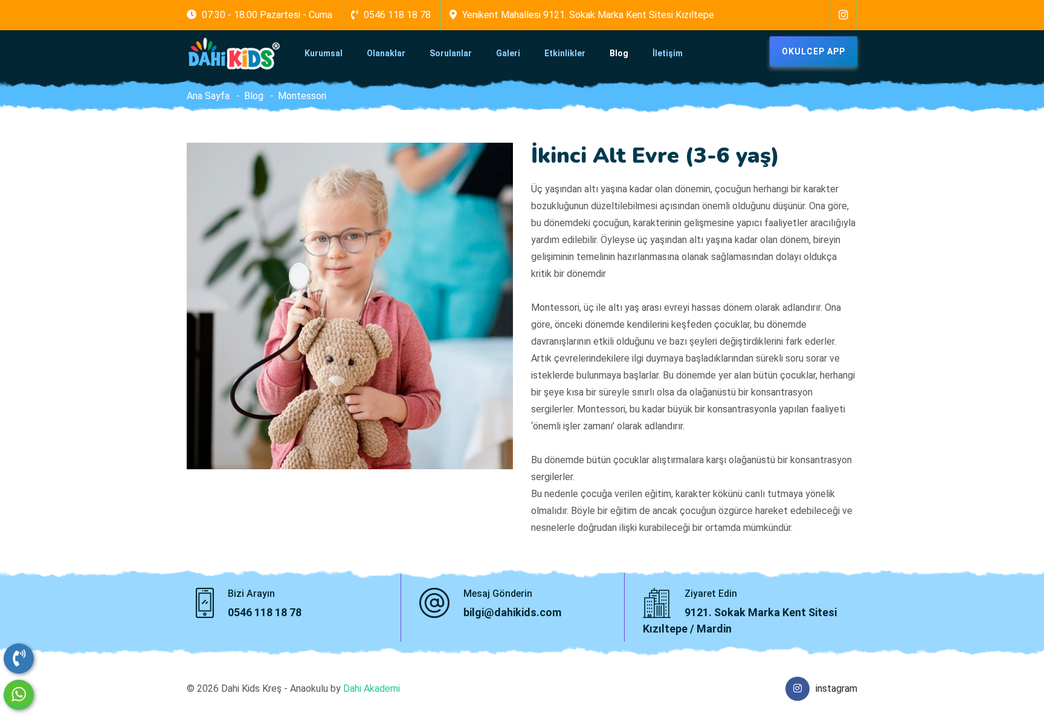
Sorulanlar (451, 53)
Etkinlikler (564, 53)
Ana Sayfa (208, 96)
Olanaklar (386, 53)
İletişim (667, 53)
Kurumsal (323, 53)
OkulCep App (813, 51)
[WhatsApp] (19, 695)
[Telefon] (19, 658)
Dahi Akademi (371, 688)
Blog (619, 53)
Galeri (508, 53)
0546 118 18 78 (264, 612)
